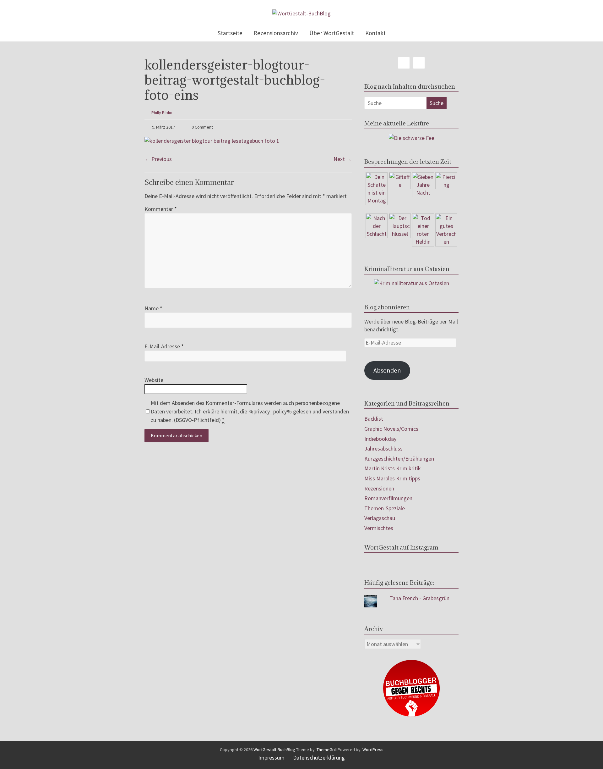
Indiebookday (380, 438)
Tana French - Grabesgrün (419, 598)
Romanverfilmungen (388, 498)
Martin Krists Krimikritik (392, 468)
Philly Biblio (161, 112)
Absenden (387, 370)
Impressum (271, 757)
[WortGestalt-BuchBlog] (301, 13)
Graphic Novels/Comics (391, 428)
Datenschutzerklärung (319, 757)
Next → (343, 159)
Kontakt (375, 33)
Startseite (230, 33)
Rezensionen (379, 488)
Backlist (373, 418)
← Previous (158, 159)
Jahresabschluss (383, 448)
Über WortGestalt (331, 33)
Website (153, 380)
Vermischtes (378, 528)
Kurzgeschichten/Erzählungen (399, 458)
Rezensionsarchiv (276, 33)
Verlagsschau (379, 518)
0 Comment (202, 127)
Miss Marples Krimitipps (392, 478)
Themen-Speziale (384, 508)
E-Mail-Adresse (164, 346)
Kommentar (160, 209)
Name (153, 308)
